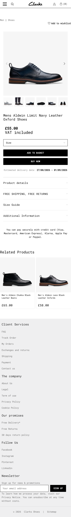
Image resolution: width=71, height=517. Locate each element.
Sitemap (51, 511)
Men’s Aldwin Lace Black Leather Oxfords (51, 296)
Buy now (35, 161)
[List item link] (33, 331)
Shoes (11, 20)
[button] (6, 63)
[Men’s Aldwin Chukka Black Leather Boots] (17, 275)
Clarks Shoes (32, 511)
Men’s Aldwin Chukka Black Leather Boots (16, 296)
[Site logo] (35, 3)
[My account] (54, 4)
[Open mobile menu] (5, 4)
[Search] (12, 4)
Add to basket (35, 152)
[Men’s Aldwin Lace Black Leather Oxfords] (53, 275)
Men (2, 20)
